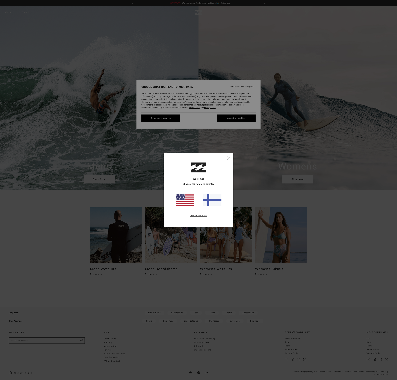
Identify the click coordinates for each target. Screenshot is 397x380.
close (228, 157)
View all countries (198, 215)
